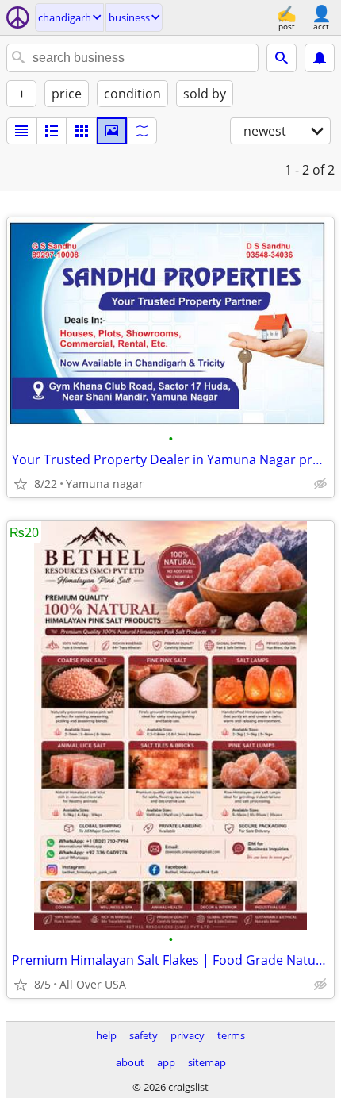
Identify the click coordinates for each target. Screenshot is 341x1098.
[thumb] (51, 130)
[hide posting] (320, 483)
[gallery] (112, 130)
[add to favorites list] (20, 483)
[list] (21, 130)
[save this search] (320, 58)
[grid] (82, 130)
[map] (142, 130)
